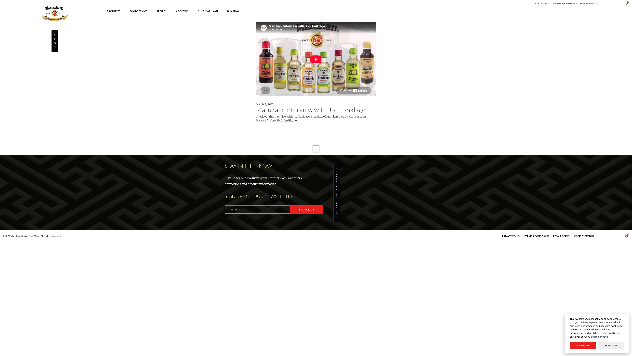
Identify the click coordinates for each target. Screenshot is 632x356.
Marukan (54, 13)
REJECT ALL (611, 345)
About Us (182, 11)
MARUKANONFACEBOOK (337, 190)
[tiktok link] (627, 2)
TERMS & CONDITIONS (537, 236)
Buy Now (233, 11)
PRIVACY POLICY (511, 236)
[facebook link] (601, 2)
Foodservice (138, 11)
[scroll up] (316, 149)
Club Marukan (208, 11)
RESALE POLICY (561, 236)
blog (55, 40)
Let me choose (599, 336)
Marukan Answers (565, 3)
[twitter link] (606, 2)
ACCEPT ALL (582, 345)
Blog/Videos (542, 3)
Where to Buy (588, 3)
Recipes (162, 11)
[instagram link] (611, 2)
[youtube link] (622, 2)
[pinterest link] (617, 2)
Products (113, 11)
